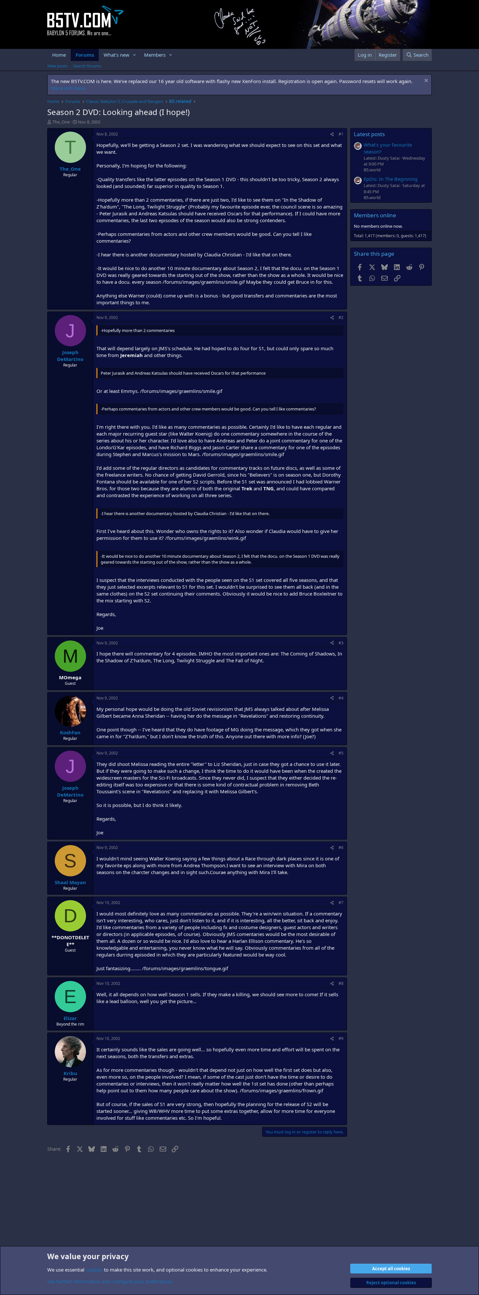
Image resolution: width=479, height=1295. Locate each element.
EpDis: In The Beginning (390, 179)
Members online (375, 215)
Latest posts (369, 134)
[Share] (332, 134)
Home (59, 54)
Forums (85, 54)
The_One (61, 122)
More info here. (68, 88)
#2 (341, 317)
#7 (341, 902)
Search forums (87, 66)
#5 (341, 753)
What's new (116, 54)
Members (155, 54)
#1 (341, 134)
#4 (341, 698)
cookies (94, 1269)
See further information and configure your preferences (109, 1281)
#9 (341, 1038)
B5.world (372, 170)
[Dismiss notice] (425, 81)
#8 (341, 983)
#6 (341, 847)
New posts (57, 66)
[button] (134, 55)
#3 (341, 643)
